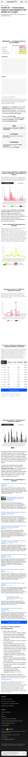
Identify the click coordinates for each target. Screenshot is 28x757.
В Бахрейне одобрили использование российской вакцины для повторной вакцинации (13, 526)
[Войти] (22, 1)
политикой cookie (13, 754)
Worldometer (21, 677)
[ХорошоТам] (12, 1)
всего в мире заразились (8, 118)
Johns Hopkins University (12, 677)
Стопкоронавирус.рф (6, 679)
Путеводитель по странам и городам (10, 703)
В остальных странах (8, 147)
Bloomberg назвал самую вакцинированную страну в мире (15, 597)
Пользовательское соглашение (8, 718)
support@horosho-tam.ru (8, 739)
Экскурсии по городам (6, 699)
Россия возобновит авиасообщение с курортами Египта (12, 570)
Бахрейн (7, 5)
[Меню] (2, 1)
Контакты (5, 737)
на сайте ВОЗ (18, 672)
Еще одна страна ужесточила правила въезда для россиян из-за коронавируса (13, 512)
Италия (20, 474)
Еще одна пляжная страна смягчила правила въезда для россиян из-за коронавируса (15, 498)
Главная (2, 5)
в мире (17, 110)
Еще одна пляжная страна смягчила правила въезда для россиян (14, 484)
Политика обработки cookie (8, 723)
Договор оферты (5, 725)
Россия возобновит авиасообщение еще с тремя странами (13, 583)
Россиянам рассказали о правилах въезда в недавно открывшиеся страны (14, 555)
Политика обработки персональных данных (11, 720)
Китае (15, 453)
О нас (2, 714)
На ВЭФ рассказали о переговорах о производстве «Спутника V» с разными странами (13, 541)
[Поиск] (26, 1)
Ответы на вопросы (6, 712)
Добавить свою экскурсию (7, 705)
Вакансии (3, 716)
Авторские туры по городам (8, 701)
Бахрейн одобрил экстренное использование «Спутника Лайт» (12, 608)
